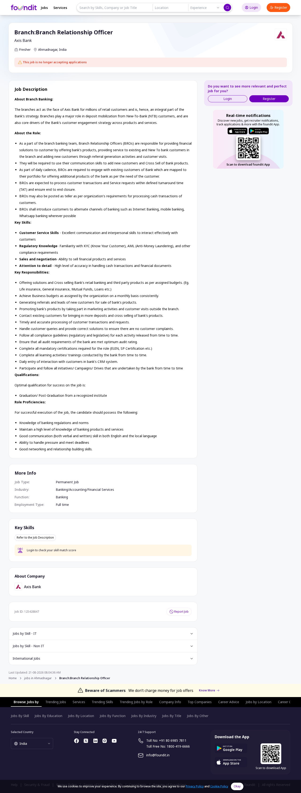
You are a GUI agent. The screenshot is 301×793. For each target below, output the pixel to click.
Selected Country (22, 732)
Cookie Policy (219, 786)
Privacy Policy (195, 786)
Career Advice (228, 702)
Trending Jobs (55, 702)
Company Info (170, 702)
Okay (237, 786)
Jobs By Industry (143, 716)
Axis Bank (23, 40)
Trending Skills (102, 702)
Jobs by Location (258, 702)
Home (13, 678)
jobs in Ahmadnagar (38, 678)
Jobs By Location (81, 716)
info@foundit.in (158, 755)
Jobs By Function (113, 716)
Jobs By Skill (20, 716)
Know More (207, 690)
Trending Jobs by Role (136, 702)
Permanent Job (67, 482)
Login (254, 7)
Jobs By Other (197, 716)
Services (60, 7)
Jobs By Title (171, 716)
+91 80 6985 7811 (172, 740)
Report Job (181, 612)
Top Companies (200, 702)
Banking (62, 489)
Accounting (77, 489)
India (63, 49)
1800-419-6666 (178, 746)
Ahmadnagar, (48, 49)
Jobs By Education (48, 716)
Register (280, 7)
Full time (62, 504)
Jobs (44, 7)
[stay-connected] (76, 741)
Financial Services (100, 489)
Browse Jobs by (26, 702)
